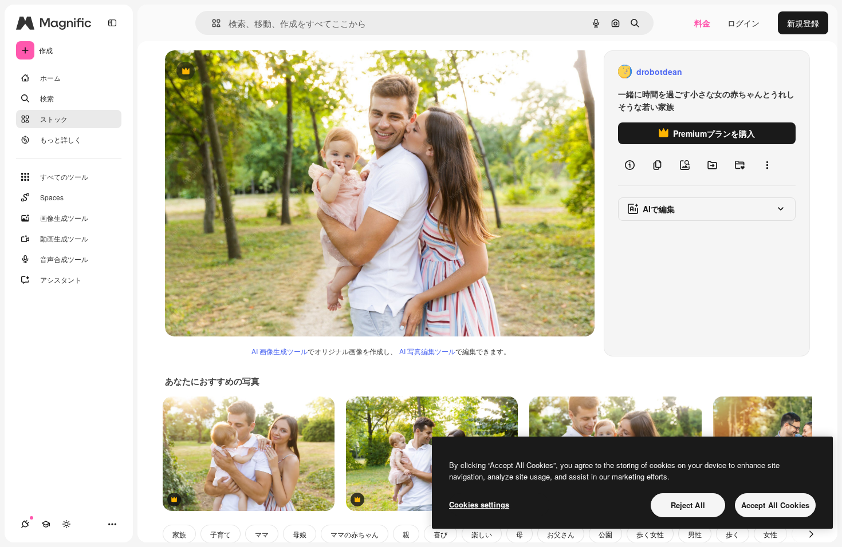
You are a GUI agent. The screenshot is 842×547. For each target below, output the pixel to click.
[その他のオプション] (767, 164)
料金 (702, 23)
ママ (262, 534)
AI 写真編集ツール (427, 351)
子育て (220, 534)
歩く (732, 534)
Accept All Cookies (775, 505)
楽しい (481, 534)
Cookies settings (479, 504)
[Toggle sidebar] (112, 23)
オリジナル (243, 72)
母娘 (299, 534)
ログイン (743, 23)
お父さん (561, 534)
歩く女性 (650, 534)
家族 (179, 534)
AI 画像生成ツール (279, 351)
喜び (440, 534)
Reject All (688, 505)
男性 (695, 534)
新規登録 (803, 23)
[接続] (25, 524)
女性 (770, 534)
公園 (605, 534)
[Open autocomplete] (211, 23)
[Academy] (46, 524)
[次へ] (811, 534)
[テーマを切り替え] (66, 524)
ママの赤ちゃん (354, 534)
